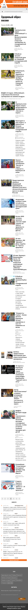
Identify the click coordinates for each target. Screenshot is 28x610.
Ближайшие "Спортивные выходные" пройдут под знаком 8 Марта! (21, 469)
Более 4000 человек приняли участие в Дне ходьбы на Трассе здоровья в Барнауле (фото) (21, 223)
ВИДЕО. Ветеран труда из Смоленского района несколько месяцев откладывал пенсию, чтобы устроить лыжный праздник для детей (21, 421)
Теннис (13, 580)
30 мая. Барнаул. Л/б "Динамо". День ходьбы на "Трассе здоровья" (21, 243)
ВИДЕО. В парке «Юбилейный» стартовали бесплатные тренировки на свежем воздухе (12, 94)
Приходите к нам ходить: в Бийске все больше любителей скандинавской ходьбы (21, 126)
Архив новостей (14, 560)
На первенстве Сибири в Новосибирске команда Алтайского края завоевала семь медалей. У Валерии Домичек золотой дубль (14, 531)
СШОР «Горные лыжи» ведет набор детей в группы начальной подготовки (14, 524)
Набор (14, 575)
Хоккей (8, 577)
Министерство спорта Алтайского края (11, 590)
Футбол (3, 577)
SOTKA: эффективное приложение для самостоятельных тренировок (20, 355)
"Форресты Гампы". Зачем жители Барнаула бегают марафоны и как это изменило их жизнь (21, 320)
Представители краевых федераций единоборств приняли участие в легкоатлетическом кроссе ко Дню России (19, 187)
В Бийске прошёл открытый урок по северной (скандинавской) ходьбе (21, 58)
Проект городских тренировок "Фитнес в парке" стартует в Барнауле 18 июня (20, 166)
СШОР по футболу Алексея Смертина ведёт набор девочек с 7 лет (14, 546)
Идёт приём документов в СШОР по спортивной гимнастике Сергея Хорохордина (12, 539)
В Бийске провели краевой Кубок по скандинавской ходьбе (21, 281)
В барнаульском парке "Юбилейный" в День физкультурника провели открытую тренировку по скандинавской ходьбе (21, 37)
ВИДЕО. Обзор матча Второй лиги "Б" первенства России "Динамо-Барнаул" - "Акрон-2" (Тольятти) (13, 553)
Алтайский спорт (20, 1)
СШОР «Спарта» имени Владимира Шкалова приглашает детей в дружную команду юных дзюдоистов (14, 517)
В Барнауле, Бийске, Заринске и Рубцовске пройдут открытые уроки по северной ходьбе (20, 78)
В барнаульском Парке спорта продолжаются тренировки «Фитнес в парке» (21, 107)
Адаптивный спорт (6, 575)
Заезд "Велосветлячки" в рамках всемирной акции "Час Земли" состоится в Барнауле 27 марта (20, 397)
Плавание (4, 582)
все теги (10, 582)
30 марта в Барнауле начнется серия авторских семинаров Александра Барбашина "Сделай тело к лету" (21, 374)
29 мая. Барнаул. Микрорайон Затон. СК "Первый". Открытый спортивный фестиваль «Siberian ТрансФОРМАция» (20, 262)
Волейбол (19, 580)
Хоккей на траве (6, 580)
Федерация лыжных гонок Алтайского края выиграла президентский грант (21, 204)
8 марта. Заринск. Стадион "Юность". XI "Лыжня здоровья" (20, 485)
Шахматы (14, 577)
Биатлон (19, 575)
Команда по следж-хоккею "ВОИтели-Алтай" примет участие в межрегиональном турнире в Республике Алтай (14, 509)
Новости (14, 502)
